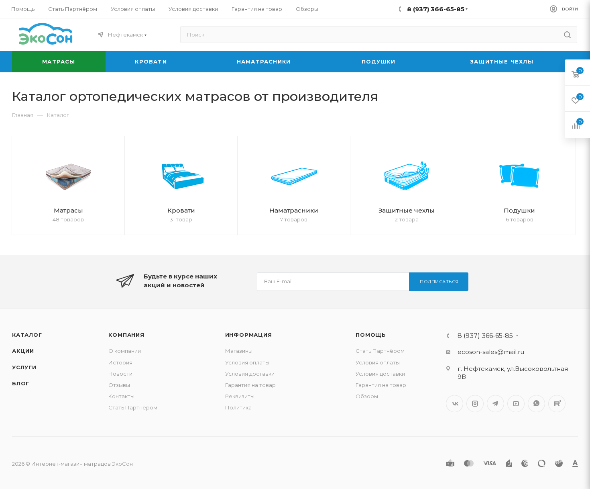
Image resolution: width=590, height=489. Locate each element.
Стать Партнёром (132, 407)
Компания (126, 334)
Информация (248, 334)
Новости (120, 373)
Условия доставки (250, 373)
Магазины (238, 351)
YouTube (516, 403)
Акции (23, 351)
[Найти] (567, 34)
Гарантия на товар (250, 385)
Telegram (495, 403)
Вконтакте (454, 403)
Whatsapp (536, 403)
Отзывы (119, 385)
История (120, 362)
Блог (20, 383)
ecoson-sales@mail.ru (491, 352)
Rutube (557, 403)
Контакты (121, 396)
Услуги (24, 367)
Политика (238, 407)
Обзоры (367, 396)
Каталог (27, 334)
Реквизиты (239, 396)
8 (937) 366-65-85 (485, 336)
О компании (124, 351)
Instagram (475, 403)
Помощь (371, 334)
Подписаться (439, 281)
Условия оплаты (247, 362)
